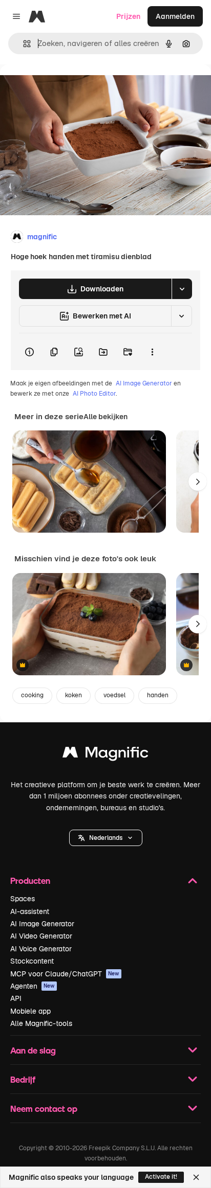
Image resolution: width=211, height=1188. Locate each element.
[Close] (196, 1177)
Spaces (22, 898)
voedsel (114, 695)
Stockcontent (32, 961)
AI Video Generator (41, 936)
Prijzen (128, 16)
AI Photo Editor (94, 394)
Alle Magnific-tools (41, 1023)
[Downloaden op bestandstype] (182, 289)
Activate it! (161, 1177)
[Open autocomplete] (23, 44)
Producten (30, 880)
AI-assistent (29, 911)
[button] (105, 838)
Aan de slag (33, 1050)
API (16, 998)
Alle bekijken (105, 416)
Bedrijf (22, 1079)
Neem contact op (43, 1108)
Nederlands (105, 838)
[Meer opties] (152, 351)
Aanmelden (175, 16)
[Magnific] (105, 755)
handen (157, 695)
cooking (32, 695)
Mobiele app (30, 1011)
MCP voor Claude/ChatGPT (64, 973)
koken (73, 695)
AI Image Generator (144, 383)
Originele (67, 88)
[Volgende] (197, 481)
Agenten (32, 986)
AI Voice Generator (41, 948)
